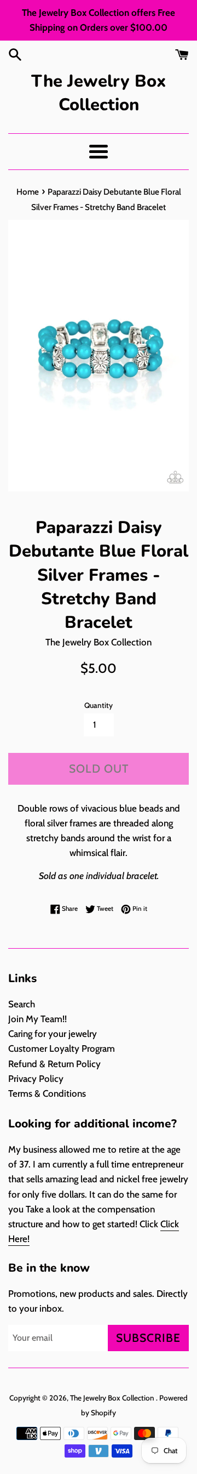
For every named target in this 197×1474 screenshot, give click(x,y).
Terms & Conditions (47, 1093)
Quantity (98, 705)
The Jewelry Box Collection (98, 93)
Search (21, 1004)
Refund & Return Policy (54, 1063)
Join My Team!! (37, 1018)
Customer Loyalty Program (61, 1048)
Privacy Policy (35, 1078)
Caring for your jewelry (52, 1033)
